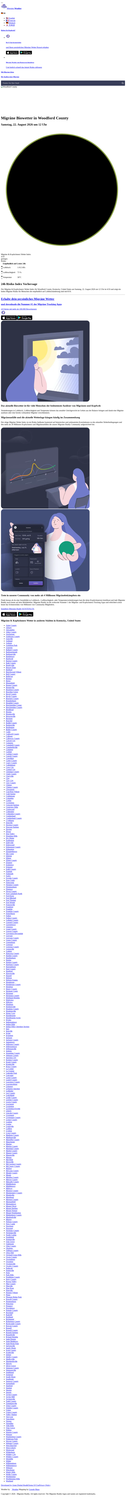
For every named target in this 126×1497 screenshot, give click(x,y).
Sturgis (8, 1392)
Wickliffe (9, 1459)
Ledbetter (9, 1091)
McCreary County (13, 1166)
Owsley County (12, 1266)
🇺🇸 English (10, 18)
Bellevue (9, 676)
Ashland (9, 641)
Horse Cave (10, 1013)
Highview (10, 1000)
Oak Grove (10, 1242)
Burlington (10, 727)
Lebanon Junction (13, 1089)
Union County (11, 1412)
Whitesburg (10, 1452)
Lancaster (9, 1075)
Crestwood (10, 809)
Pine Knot (10, 1288)
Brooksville (10, 714)
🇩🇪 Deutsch (10, 23)
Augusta (9, 648)
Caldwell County (12, 734)
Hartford (9, 971)
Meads (8, 1175)
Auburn (9, 643)
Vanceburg (10, 1419)
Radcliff (9, 1315)
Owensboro (10, 1259)
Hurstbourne (11, 1016)
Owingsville (10, 1264)
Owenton (9, 1262)
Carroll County (12, 756)
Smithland (10, 1372)
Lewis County (11, 1102)
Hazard (9, 976)
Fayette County (12, 878)
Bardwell (9, 659)
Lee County (10, 1093)
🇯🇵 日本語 (10, 25)
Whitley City (11, 1454)
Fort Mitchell (11, 898)
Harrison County (12, 965)
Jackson (9, 1038)
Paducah (9, 1268)
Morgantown (11, 1204)
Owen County (11, 1257)
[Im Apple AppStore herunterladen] (9, 319)
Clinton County (12, 787)
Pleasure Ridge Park (14, 1297)
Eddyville (9, 843)
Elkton (8, 858)
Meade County (11, 1173)
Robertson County (13, 1321)
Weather (15, 1489)
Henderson (10, 982)
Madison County (12, 1135)
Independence (11, 1022)
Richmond (10, 1319)
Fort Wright (10, 902)
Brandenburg (11, 701)
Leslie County (11, 1098)
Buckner (9, 718)
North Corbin (11, 1235)
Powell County (12, 1299)
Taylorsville (10, 1399)
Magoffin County (12, 1140)
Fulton (8, 916)
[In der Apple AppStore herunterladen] (12, 54)
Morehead (10, 1197)
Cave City (10, 767)
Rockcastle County (13, 1324)
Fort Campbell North (14, 894)
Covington (10, 803)
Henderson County (13, 984)
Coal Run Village (12, 792)
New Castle (10, 1224)
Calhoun (9, 736)
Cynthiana (10, 820)
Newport (9, 1228)
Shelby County (12, 1357)
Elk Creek (10, 854)
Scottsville (10, 1352)
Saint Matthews (12, 1341)
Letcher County (12, 1100)
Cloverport (10, 789)
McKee (9, 1168)
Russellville (10, 1335)
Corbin (8, 800)
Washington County (13, 1437)
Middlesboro (11, 1184)
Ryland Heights (12, 1337)
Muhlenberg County (14, 1215)
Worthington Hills (13, 1479)
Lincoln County (12, 1113)
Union (8, 1410)
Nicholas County (12, 1231)
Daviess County (12, 825)
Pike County (11, 1284)
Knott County (11, 1062)
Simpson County (12, 1368)
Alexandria (10, 630)
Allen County (11, 632)
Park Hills (10, 1275)
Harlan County (11, 962)
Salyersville (10, 1346)
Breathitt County (12, 703)
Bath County (11, 663)
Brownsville (10, 716)
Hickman (9, 993)
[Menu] (2, 2)
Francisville (10, 905)
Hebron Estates (12, 980)
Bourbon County (12, 690)
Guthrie (9, 951)
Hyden (8, 1020)
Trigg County (11, 1406)
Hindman (9, 1004)
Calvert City (10, 741)
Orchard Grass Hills (13, 1255)
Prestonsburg (11, 1301)
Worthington (11, 1477)
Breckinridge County (14, 707)
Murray (9, 1219)
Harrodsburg (11, 967)
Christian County (12, 772)
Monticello (10, 1195)
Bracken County (12, 699)
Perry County (11, 1279)
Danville (9, 823)
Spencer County (12, 1381)
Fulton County (11, 918)
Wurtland (9, 1481)
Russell (9, 1328)
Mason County (11, 1153)
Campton (9, 749)
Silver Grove (11, 1366)
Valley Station (11, 1415)
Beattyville (10, 665)
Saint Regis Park (12, 1344)
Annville (9, 639)
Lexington (10, 1106)
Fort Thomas (11, 900)
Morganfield (11, 1202)
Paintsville (10, 1270)
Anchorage (10, 634)
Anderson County (13, 636)
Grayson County (12, 938)
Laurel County (11, 1080)
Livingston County (13, 1117)
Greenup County (12, 947)
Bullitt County (11, 723)
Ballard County (12, 650)
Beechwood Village (13, 672)
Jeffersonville (11, 1049)
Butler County (11, 730)
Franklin (9, 909)
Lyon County (11, 1133)
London (9, 1122)
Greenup (9, 945)
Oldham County (12, 1250)
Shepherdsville (11, 1361)
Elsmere (9, 863)
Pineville (9, 1290)
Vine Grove (10, 1428)
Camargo (9, 743)
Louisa (8, 1124)
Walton (8, 1430)
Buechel (9, 721)
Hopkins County (12, 1009)
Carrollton (10, 758)
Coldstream (10, 796)
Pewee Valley (11, 1282)
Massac (9, 1157)
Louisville (10, 1126)
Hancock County (12, 953)
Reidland (9, 1317)
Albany (9, 628)
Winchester (10, 1470)
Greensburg (10, 942)
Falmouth (9, 874)
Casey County (11, 763)
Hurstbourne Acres (13, 1018)
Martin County (11, 1151)
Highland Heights (13, 998)
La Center (10, 1069)
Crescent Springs (12, 805)
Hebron (9, 978)
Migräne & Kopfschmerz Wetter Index (16, 254)
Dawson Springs (12, 827)
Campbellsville (11, 747)
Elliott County (11, 860)
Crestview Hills (12, 807)
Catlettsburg (10, 765)
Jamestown (10, 1042)
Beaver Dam (11, 667)
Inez (7, 1029)
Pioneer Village (12, 1293)
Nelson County (12, 1222)
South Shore (11, 1377)
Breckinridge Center (14, 705)
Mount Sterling (12, 1208)
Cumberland (11, 816)
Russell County (12, 1330)
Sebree (8, 1355)
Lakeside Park (11, 1073)
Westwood (10, 1450)
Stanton (9, 1388)
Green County (11, 940)
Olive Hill (10, 1253)
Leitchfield (10, 1095)
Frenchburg (10, 914)
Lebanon (9, 1086)
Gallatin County (12, 920)
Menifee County (12, 1177)
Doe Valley (10, 834)
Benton (9, 679)
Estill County (11, 869)
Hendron (9, 987)
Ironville (9, 1031)
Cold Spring (10, 794)
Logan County (11, 1120)
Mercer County (12, 1180)
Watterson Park (12, 1439)
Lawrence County (13, 1082)
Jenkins (9, 1051)
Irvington (9, 1035)
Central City (10, 769)
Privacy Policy (44, 1485)
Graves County (12, 931)
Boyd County (11, 694)
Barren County (11, 661)
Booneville (10, 687)
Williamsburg (11, 1463)
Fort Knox (10, 896)
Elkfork (9, 856)
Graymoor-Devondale (14, 933)
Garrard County (12, 922)
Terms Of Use (33, 1485)
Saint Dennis (11, 1339)
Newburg (9, 1226)
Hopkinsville (11, 1011)
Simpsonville (11, 1370)
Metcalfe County (12, 1182)
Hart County (11, 969)
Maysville (10, 1162)
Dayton (9, 829)
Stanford (9, 1386)
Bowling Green (12, 692)
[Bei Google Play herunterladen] (26, 54)
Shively (9, 1364)
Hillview (9, 1002)
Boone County (11, 685)
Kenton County (12, 1060)
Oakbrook (10, 1244)
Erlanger (9, 867)
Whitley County (12, 1457)
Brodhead (10, 710)
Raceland (9, 1313)
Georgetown (11, 925)
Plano (8, 1295)
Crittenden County (13, 814)
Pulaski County (12, 1310)
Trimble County (12, 1408)
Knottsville (10, 1064)
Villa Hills (10, 1426)
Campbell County (13, 745)
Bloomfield (10, 683)
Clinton (9, 785)
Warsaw (9, 1434)
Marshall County (12, 1149)
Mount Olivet (11, 1206)
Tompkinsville (11, 1403)
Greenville (10, 949)
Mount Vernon (11, 1211)
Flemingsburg (11, 887)
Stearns (9, 1390)
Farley (8, 876)
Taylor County (11, 1395)
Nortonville (10, 1239)
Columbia (10, 798)
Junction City (11, 1058)
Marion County (12, 1146)
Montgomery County (14, 1193)
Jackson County (12, 1040)
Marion (9, 1144)
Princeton (9, 1304)
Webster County (12, 1443)
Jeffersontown (11, 1047)
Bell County (10, 674)
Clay (8, 778)
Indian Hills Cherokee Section (17, 1027)
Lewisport (10, 1104)
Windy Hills (10, 1472)
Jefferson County (12, 1044)
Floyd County (11, 891)
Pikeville (9, 1286)
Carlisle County (12, 754)
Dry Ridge (10, 838)
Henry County (11, 989)
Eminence (10, 865)
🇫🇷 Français (10, 20)
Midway (9, 1188)
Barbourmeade (11, 652)
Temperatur (7, 277)
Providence (10, 1308)
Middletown (10, 1186)
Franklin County (12, 911)
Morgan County (12, 1199)
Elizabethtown (11, 851)
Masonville (10, 1155)
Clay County (11, 783)
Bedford (9, 670)
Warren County (12, 1432)
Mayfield (9, 1160)
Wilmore (9, 1468)
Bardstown (10, 656)
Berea (8, 681)
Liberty (9, 1111)
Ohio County (11, 1246)
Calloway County (13, 738)
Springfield (10, 1383)
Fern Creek (10, 880)
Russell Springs (12, 1332)
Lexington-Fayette (13, 1109)
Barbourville (11, 654)
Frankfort (9, 907)
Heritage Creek (12, 991)
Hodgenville (11, 1007)
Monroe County (12, 1191)
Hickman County (12, 996)
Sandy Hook (11, 1348)
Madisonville (11, 1137)
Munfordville (11, 1217)
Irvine (8, 1033)
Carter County (11, 761)
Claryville (10, 776)
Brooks (9, 712)
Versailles (9, 1423)
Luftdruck (7, 267)
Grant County (11, 929)
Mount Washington (13, 1213)
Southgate (10, 1379)
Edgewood (10, 845)
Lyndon (9, 1131)
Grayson (9, 936)
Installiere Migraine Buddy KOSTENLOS (17, 609)
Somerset (9, 1375)
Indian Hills (10, 1024)
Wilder (8, 1461)
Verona (8, 1421)
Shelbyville (10, 1359)
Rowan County (12, 1326)
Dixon (8, 832)
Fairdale (9, 871)
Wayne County (12, 1441)
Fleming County (12, 885)
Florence (9, 889)
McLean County (12, 1171)
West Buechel (11, 1446)
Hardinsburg (11, 958)
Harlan (8, 960)
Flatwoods (10, 883)
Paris (8, 1273)
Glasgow (9, 927)
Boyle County (11, 696)
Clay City (9, 781)
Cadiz (8, 732)
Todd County (11, 1401)
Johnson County (12, 1055)
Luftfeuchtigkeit (9, 272)
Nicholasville (11, 1233)
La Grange (10, 1071)
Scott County (11, 1350)
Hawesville (10, 973)
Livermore (10, 1115)
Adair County (11, 625)
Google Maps (34, 1489)
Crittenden (10, 812)
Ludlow (9, 1129)
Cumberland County (14, 818)
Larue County (11, 1078)
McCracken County (13, 1164)
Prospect (9, 1306)
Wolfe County (11, 1474)
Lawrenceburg (11, 1084)
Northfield (10, 1237)
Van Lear (9, 1417)
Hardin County (12, 956)
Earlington (10, 840)
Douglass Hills (11, 836)
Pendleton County (13, 1277)
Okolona (9, 1248)
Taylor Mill (10, 1397)
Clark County (11, 774)
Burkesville (10, 725)
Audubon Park (11, 645)
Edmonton (10, 849)
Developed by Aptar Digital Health (14, 1485)
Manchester (10, 1142)
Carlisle (9, 752)
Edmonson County (13, 847)
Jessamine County (13, 1053)
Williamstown (11, 1465)
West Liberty (11, 1448)
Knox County (11, 1066)
